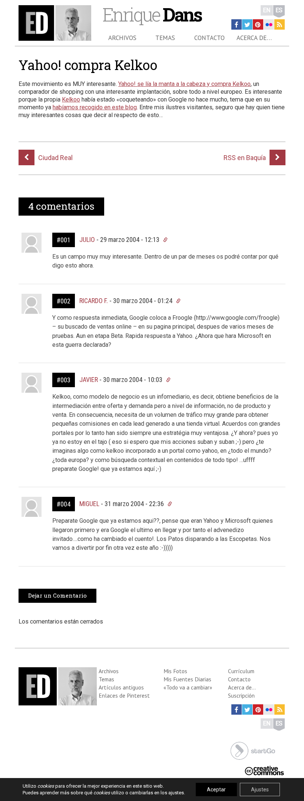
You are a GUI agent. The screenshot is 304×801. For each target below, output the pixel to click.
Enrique (151, 14)
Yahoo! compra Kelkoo (88, 65)
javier (88, 379)
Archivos (122, 38)
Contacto (209, 38)
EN (267, 10)
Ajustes (260, 789)
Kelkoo (71, 99)
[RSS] (279, 24)
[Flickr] (269, 24)
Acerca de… (254, 38)
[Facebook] (236, 24)
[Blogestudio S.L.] (253, 750)
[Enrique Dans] (55, 23)
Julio (87, 239)
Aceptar (216, 789)
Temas (165, 38)
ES (278, 10)
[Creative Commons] (264, 770)
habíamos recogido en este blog (95, 107)
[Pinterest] (258, 24)
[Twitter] (247, 24)
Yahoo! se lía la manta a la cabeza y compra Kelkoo (184, 83)
